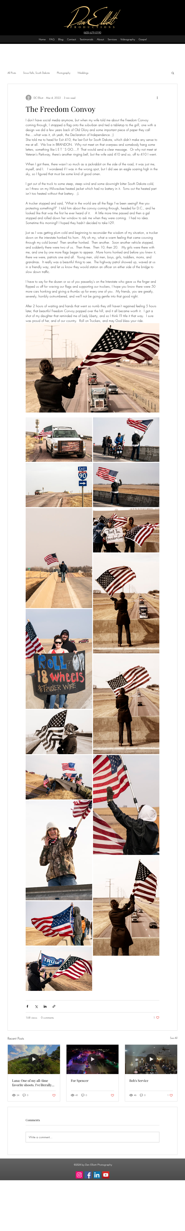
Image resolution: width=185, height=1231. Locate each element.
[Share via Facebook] (27, 1006)
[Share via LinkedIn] (45, 1006)
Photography (63, 72)
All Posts (12, 72)
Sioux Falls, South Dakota (36, 72)
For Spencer (80, 1080)
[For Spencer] (92, 1059)
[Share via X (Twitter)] (36, 1006)
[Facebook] (88, 1174)
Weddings (83, 72)
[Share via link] (54, 1006)
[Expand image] (59, 439)
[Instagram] (79, 1174)
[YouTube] (105, 1174)
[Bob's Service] (151, 1059)
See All (173, 1038)
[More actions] (157, 98)
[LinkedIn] (96, 1174)
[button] (173, 72)
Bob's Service (138, 1080)
